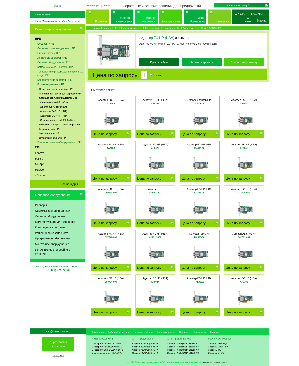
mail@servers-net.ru (56, 331)
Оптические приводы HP (52, 137)
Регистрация (92, 5)
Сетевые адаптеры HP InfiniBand (57, 120)
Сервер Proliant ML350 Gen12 (107, 343)
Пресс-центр (199, 331)
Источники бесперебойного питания (53, 251)
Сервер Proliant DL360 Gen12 (107, 346)
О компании (101, 20)
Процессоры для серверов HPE (56, 89)
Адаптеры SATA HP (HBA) (54, 115)
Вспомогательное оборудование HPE (59, 142)
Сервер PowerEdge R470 (145, 343)
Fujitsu (39, 158)
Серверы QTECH (216, 352)
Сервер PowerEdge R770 (145, 352)
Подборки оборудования (148, 19)
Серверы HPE (45, 43)
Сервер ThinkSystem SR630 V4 (183, 343)
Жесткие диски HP (49, 133)
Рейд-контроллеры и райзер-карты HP (59, 124)
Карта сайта (58, 355)
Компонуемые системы (50, 227)
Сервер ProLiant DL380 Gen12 (107, 349)
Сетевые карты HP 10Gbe (54, 102)
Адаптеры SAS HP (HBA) (53, 111)
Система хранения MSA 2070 (107, 352)
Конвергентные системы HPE (54, 80)
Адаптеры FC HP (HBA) (53, 106)
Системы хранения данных (52, 210)
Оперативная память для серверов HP (60, 93)
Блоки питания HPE (49, 128)
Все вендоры (69, 184)
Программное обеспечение (52, 238)
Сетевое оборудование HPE (53, 62)
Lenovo (39, 153)
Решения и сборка (143, 331)
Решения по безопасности (52, 233)
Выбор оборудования (197, 19)
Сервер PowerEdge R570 (145, 346)
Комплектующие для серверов (55, 221)
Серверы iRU (214, 349)
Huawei (39, 169)
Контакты (261, 19)
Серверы (41, 205)
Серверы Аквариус (217, 343)
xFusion (40, 175)
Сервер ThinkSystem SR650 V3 (183, 352)
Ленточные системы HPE (52, 57)
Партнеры (184, 331)
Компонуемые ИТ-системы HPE (55, 67)
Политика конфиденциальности (214, 362)
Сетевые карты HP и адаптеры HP (58, 97)
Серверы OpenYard (218, 346)
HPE (38, 38)
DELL (38, 147)
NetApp (39, 164)
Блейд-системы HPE (49, 53)
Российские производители (124, 19)
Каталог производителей (53, 29)
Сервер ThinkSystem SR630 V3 (183, 346)
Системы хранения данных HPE (56, 48)
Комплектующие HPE (50, 84)
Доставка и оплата (170, 20)
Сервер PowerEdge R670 (145, 349)
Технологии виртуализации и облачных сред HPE (60, 73)
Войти (107, 5)
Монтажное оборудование (52, 244)
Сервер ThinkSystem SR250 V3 (183, 349)
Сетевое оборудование (50, 216)
